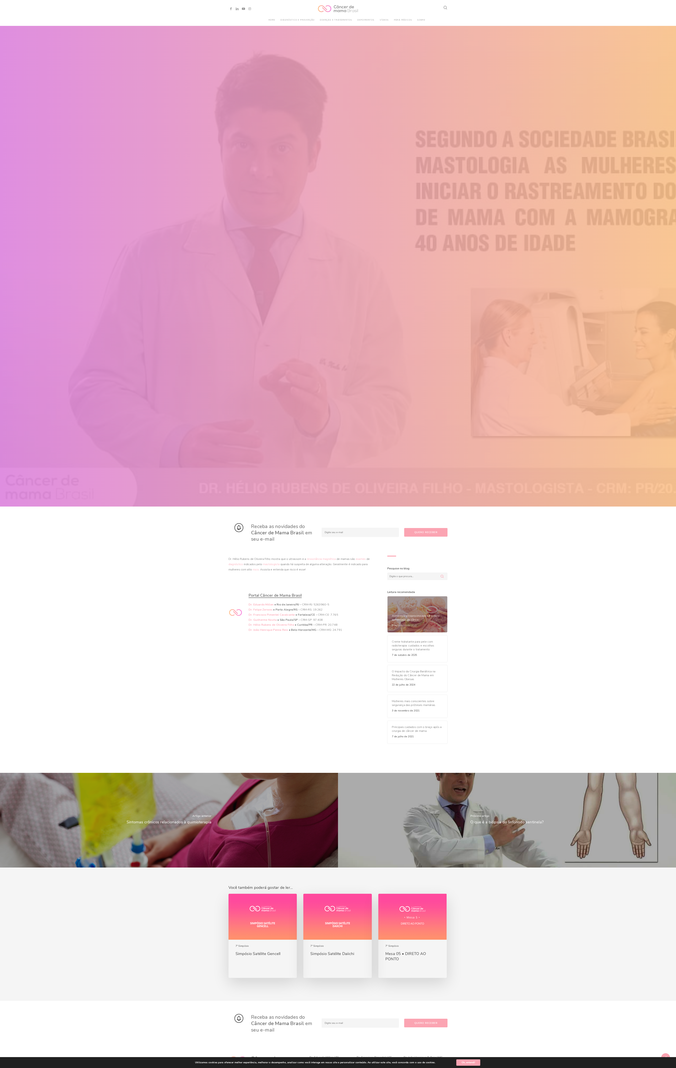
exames (361, 559)
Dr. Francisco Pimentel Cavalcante (272, 615)
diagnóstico (236, 564)
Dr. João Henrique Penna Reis (268, 630)
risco (256, 569)
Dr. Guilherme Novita (263, 620)
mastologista (271, 564)
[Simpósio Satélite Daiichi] (337, 936)
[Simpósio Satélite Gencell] (263, 936)
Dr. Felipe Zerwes (261, 610)
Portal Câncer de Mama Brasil (275, 595)
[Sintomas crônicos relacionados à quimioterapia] (169, 820)
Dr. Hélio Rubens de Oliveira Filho (271, 625)
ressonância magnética (321, 559)
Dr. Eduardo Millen (261, 605)
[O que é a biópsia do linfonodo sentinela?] (507, 820)
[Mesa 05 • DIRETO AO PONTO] (412, 936)
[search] (445, 8)
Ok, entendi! (468, 1062)
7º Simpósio (242, 946)
